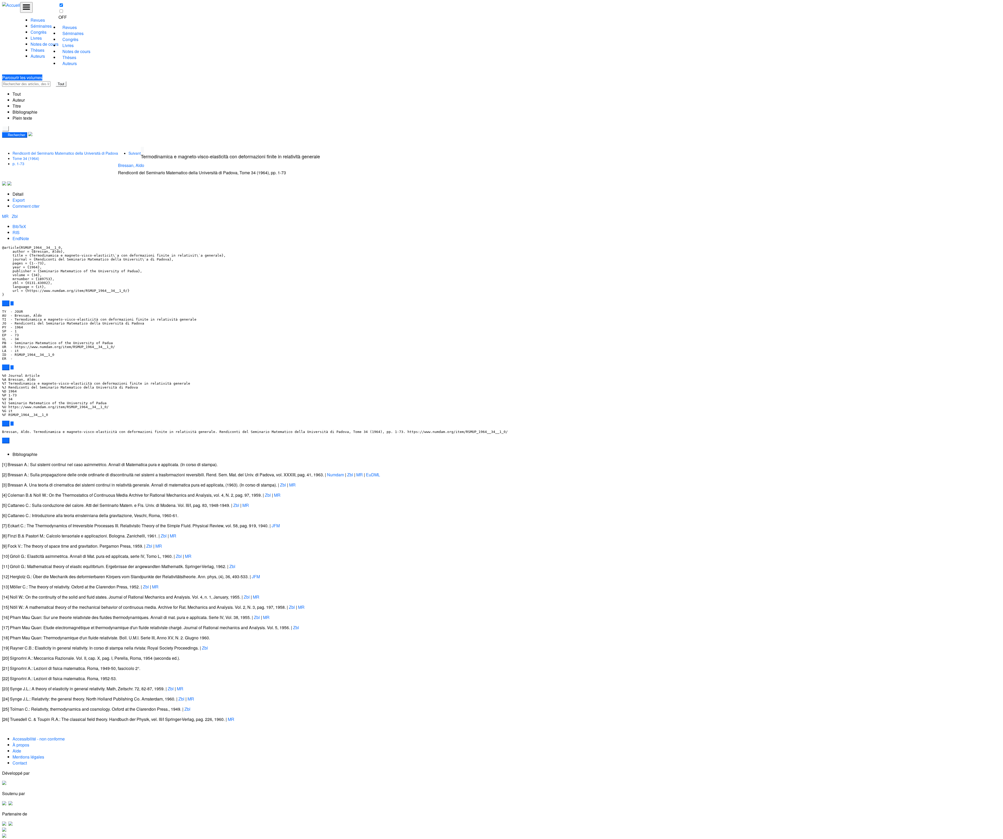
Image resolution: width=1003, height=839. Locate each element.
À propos (21, 745)
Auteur (19, 100)
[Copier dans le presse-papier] (5, 303)
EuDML (373, 475)
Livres (36, 38)
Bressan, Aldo (131, 165)
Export (19, 200)
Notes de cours (45, 44)
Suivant (135, 153)
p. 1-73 (18, 163)
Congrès (38, 32)
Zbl (15, 216)
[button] (53, 84)
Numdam (335, 475)
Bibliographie (25, 112)
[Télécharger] (12, 303)
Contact (20, 763)
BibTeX (19, 226)
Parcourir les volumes (22, 77)
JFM (276, 526)
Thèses (37, 50)
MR (6, 216)
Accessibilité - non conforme (39, 739)
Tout (61, 84)
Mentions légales (28, 757)
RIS (16, 232)
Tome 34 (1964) (26, 158)
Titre (17, 106)
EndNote (21, 238)
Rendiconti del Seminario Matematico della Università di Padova (65, 153)
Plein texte (22, 118)
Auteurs (38, 56)
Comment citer (26, 206)
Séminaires (41, 26)
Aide (17, 751)
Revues (38, 20)
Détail (18, 194)
